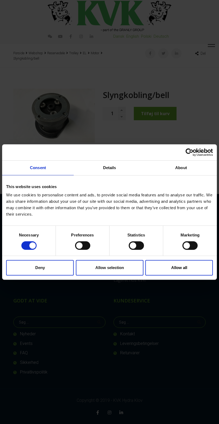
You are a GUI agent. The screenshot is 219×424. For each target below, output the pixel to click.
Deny (40, 267)
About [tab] (181, 167)
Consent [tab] (38, 167)
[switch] (82, 245)
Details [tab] (109, 167)
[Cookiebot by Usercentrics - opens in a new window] (189, 152)
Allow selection (109, 267)
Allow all (179, 267)
